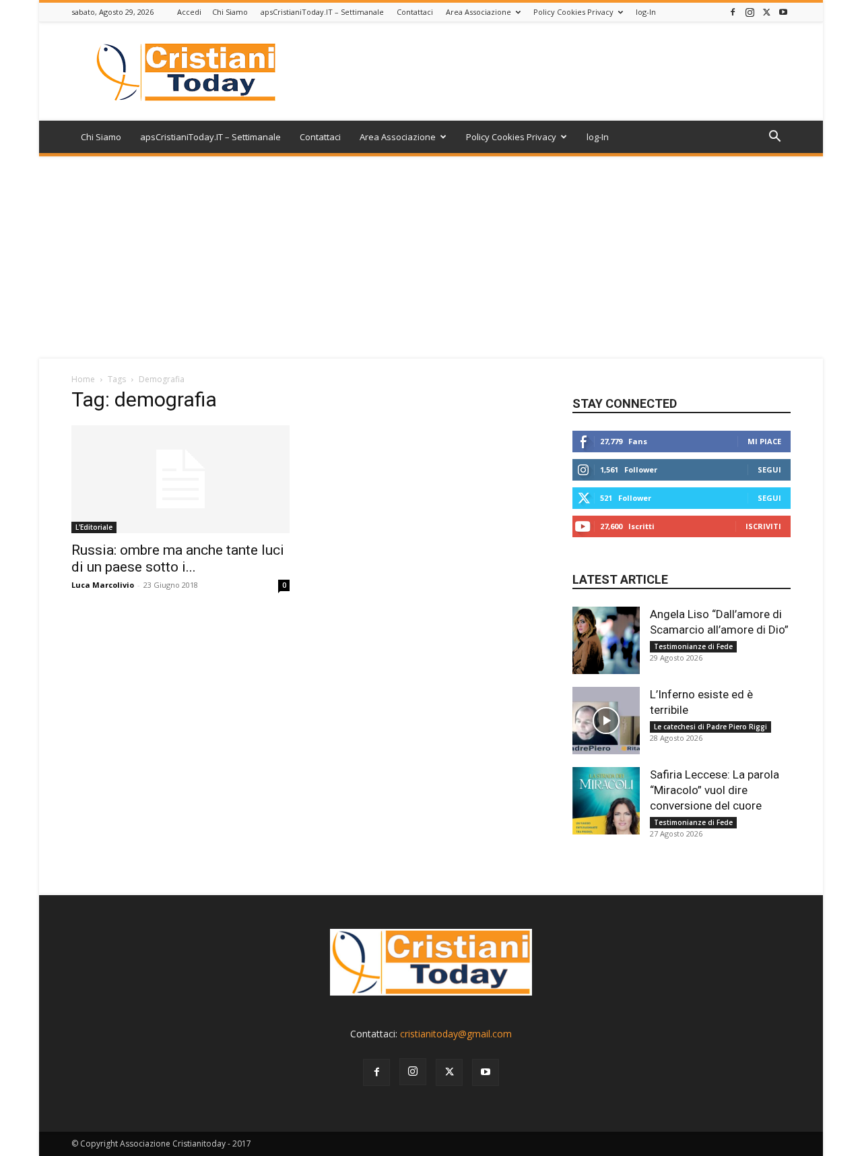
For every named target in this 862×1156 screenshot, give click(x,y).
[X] (766, 12)
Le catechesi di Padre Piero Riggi (710, 726)
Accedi (189, 12)
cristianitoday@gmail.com (456, 1033)
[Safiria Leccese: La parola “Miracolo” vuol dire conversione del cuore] (606, 800)
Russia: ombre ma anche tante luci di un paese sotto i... (177, 558)
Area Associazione (478, 12)
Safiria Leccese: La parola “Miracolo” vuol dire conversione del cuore (714, 790)
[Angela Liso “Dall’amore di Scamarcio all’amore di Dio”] (606, 640)
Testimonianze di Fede (693, 646)
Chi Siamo (230, 12)
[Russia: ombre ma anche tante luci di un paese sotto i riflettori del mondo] (180, 479)
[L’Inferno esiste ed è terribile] (606, 720)
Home (83, 379)
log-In (646, 12)
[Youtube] (783, 12)
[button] (774, 137)
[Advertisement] (431, 257)
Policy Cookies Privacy (573, 12)
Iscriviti (763, 526)
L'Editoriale (93, 527)
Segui (769, 469)
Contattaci (415, 12)
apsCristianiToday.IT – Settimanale (322, 12)
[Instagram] (749, 12)
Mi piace (764, 441)
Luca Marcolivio (102, 585)
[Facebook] (732, 12)
